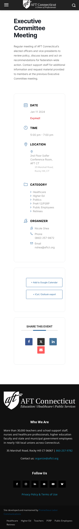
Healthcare (39, 192)
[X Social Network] (41, 341)
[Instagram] (26, 484)
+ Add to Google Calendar (44, 282)
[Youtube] (53, 484)
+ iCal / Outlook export (44, 294)
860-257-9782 (64, 450)
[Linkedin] (53, 341)
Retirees (38, 211)
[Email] (41, 350)
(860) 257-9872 (44, 237)
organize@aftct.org (46, 458)
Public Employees (43, 207)
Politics (37, 199)
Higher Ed (39, 195)
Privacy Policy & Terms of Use (40, 494)
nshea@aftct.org (45, 247)
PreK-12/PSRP (41, 203)
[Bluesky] (62, 484)
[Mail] (44, 484)
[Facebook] (16, 484)
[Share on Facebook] (29, 341)
